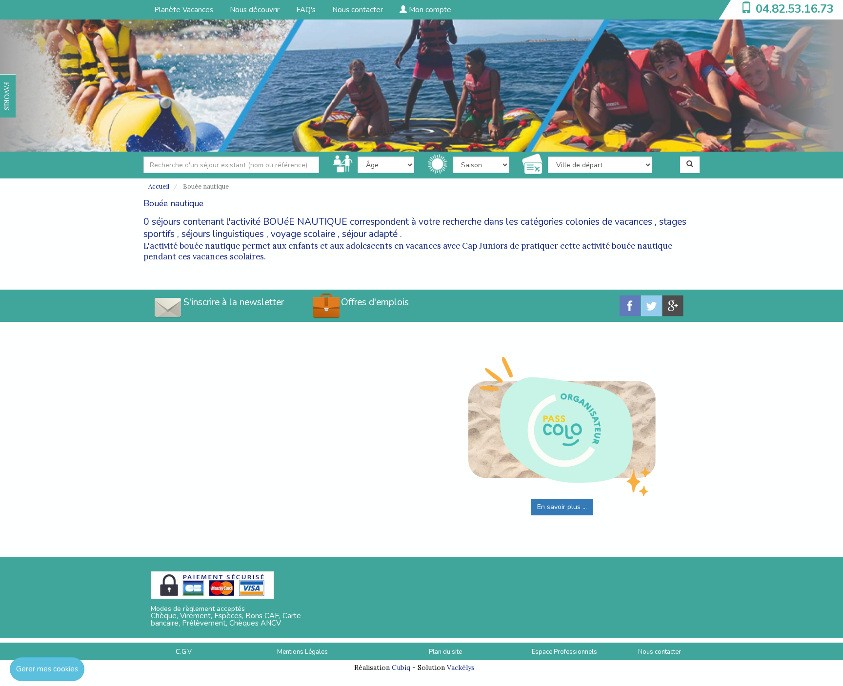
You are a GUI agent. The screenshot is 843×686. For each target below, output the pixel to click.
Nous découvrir (255, 10)
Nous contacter (357, 10)
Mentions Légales (302, 651)
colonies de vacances (608, 222)
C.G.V (184, 651)
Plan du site (445, 651)
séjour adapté (370, 234)
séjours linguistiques (222, 234)
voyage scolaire (303, 234)
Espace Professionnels (564, 651)
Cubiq (401, 667)
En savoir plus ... (562, 506)
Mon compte (429, 10)
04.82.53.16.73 (795, 9)
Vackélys (461, 667)
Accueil (158, 186)
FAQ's (306, 10)
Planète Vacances (183, 10)
